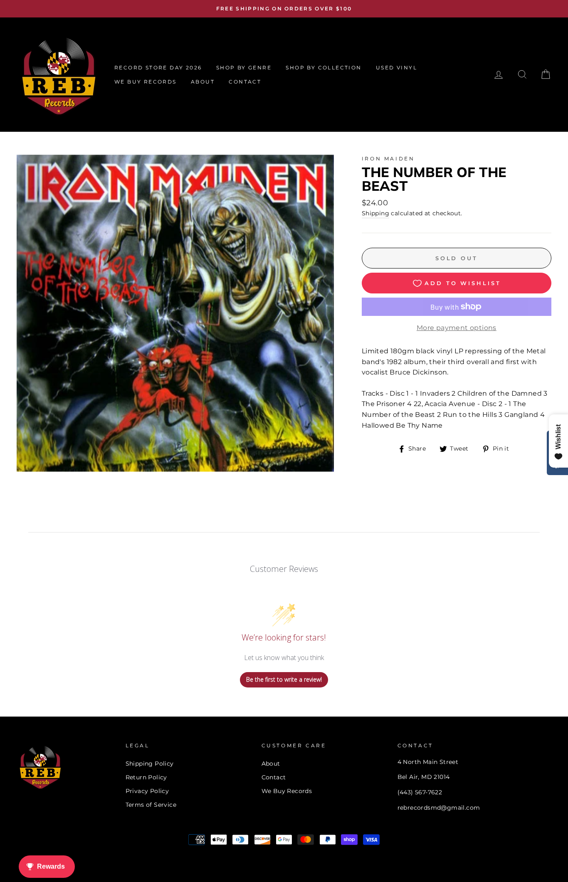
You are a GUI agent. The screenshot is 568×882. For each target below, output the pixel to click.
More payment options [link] (456, 328)
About (271, 763)
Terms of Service (151, 804)
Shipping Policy (150, 763)
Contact (274, 777)
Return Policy (146, 777)
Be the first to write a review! (284, 679)
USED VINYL (396, 67)
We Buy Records (287, 791)
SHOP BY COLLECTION (323, 67)
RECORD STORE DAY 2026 (158, 67)
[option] (284, 8)
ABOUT (203, 82)
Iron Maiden (388, 158)
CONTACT (245, 82)
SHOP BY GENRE (244, 67)
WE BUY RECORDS (145, 82)
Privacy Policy (147, 791)
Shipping (375, 213)
